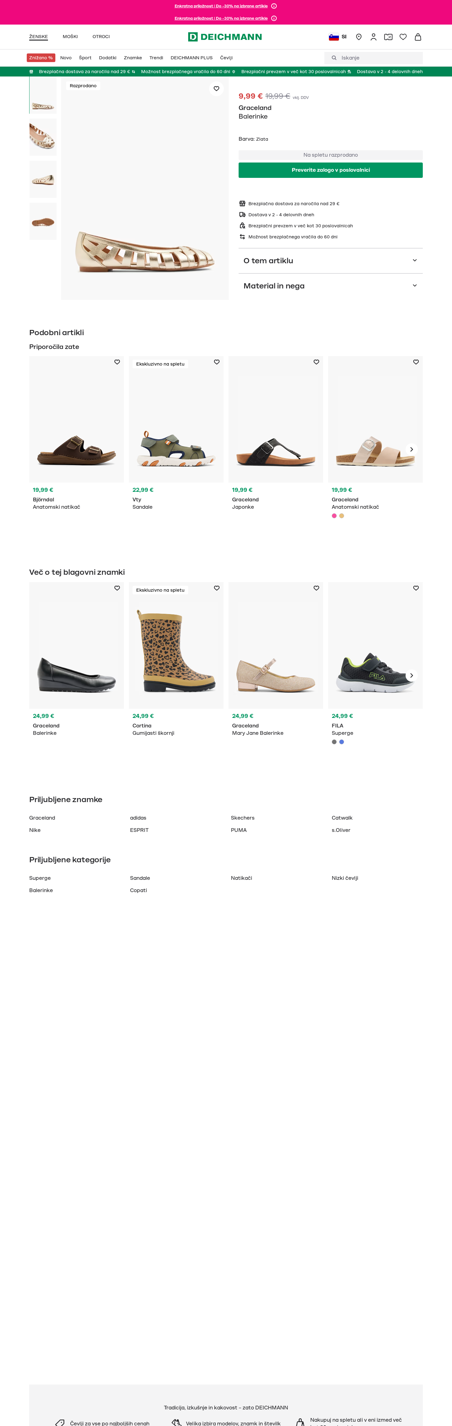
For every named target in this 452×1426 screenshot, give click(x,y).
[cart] (418, 37)
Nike (35, 830)
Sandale (140, 878)
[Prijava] (374, 37)
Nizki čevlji (345, 878)
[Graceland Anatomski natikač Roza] (375, 449)
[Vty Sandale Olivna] (176, 449)
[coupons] (388, 37)
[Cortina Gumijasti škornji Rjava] (176, 675)
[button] (145, 189)
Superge (40, 878)
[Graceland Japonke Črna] (275, 449)
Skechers (243, 818)
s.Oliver (341, 830)
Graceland (255, 107)
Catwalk (342, 818)
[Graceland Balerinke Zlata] (275, 675)
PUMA (239, 830)
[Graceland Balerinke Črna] (76, 675)
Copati (138, 890)
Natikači (241, 878)
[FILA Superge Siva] (375, 675)
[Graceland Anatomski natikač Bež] (341, 516)
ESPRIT (139, 830)
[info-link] (274, 6)
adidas (138, 818)
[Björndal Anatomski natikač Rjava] (76, 449)
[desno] (412, 449)
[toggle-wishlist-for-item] (216, 88)
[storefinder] (359, 37)
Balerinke (41, 890)
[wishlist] (403, 37)
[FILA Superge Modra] (341, 742)
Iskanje (350, 58)
